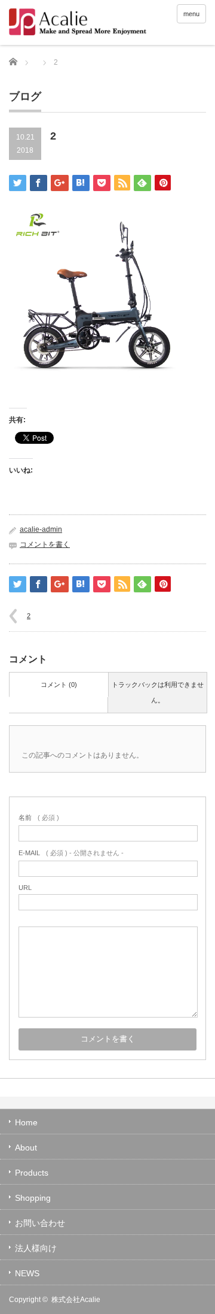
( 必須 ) (39, 817)
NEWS (27, 1273)
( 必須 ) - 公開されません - (71, 852)
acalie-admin (41, 529)
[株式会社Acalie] (95, 23)
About (26, 1147)
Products (31, 1172)
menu (191, 13)
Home (26, 1122)
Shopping (33, 1198)
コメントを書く (45, 544)
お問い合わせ (40, 1223)
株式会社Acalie (75, 1299)
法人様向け (36, 1248)
